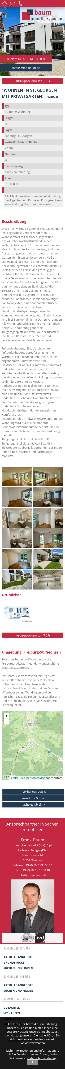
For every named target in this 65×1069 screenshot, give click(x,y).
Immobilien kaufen (17, 948)
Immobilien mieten (16, 976)
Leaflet (14, 778)
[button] (6, 715)
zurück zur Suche (33, 798)
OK (32, 1062)
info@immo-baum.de (26, 68)
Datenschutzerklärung (42, 1058)
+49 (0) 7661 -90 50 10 (38, 865)
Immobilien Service (17, 999)
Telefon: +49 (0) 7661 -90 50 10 (26, 59)
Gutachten (11, 1008)
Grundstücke (13, 962)
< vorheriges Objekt (33, 792)
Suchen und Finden (18, 968)
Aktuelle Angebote (18, 957)
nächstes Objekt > (33, 804)
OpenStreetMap (34, 778)
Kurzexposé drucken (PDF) (32, 81)
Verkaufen (11, 1013)
